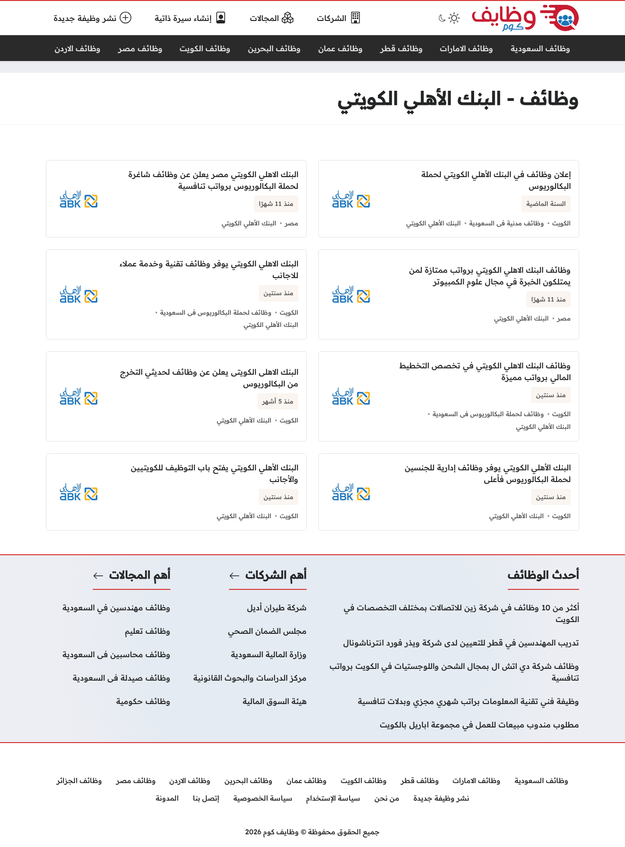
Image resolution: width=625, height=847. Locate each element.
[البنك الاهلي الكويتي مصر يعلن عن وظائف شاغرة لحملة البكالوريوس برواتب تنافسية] (176, 199)
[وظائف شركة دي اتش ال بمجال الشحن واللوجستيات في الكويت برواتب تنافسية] (448, 672)
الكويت (561, 223)
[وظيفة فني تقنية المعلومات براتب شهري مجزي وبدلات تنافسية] (448, 701)
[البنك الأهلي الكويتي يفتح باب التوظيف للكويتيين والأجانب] (176, 492)
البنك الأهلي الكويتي (433, 223)
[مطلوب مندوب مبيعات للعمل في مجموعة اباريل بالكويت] (448, 724)
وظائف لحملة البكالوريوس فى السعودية (215, 312)
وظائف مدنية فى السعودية (506, 223)
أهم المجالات (139, 575)
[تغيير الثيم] (448, 18)
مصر (291, 223)
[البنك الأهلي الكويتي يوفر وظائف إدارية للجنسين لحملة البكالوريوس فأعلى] (449, 492)
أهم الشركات (276, 575)
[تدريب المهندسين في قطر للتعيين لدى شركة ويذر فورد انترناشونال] (448, 642)
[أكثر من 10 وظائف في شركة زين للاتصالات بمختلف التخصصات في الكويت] (448, 613)
